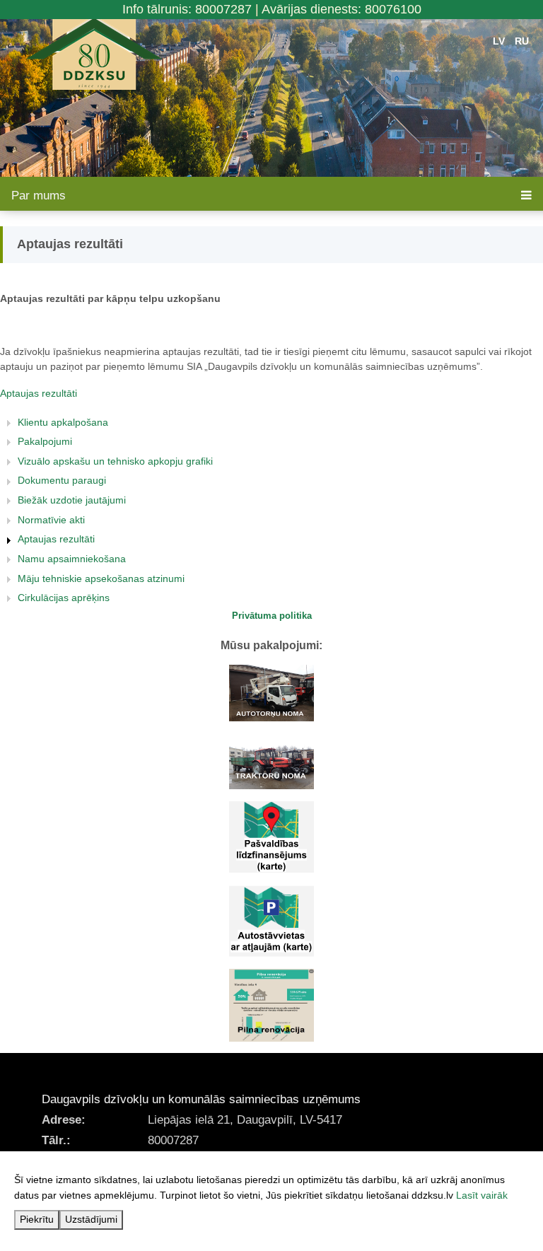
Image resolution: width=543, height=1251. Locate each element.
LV (499, 41)
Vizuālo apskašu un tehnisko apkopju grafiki (115, 461)
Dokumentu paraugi (62, 480)
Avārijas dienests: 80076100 (341, 9)
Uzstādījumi (91, 1219)
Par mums (38, 195)
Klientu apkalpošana (63, 422)
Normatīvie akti (51, 519)
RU (522, 41)
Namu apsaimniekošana (72, 558)
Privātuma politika (272, 615)
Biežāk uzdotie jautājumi (72, 500)
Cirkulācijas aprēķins (64, 597)
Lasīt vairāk (482, 1195)
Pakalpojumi (45, 441)
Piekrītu (37, 1219)
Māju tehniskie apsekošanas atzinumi (101, 578)
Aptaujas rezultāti (38, 393)
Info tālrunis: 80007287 (187, 9)
